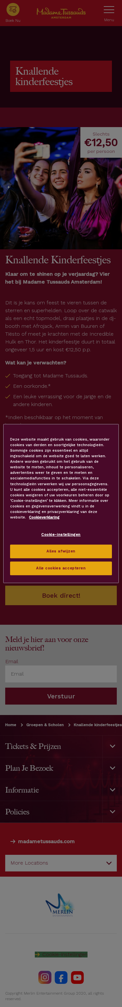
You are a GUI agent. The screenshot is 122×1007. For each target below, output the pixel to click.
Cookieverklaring (44, 517)
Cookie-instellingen (61, 534)
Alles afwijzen (61, 551)
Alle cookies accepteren (61, 568)
